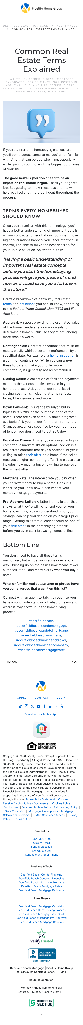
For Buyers (56, 91)
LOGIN (61, 697)
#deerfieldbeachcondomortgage (41, 626)
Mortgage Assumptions (43, 811)
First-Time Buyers (30, 91)
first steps (18, 526)
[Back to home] (41, 8)
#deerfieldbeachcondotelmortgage (41, 630)
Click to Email (41, 842)
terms (7, 304)
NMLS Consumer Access (49, 815)
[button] (5, 8)
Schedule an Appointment (41, 854)
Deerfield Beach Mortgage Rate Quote (42, 914)
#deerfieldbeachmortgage (41, 635)
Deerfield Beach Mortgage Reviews (41, 922)
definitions (27, 304)
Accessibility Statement (40, 799)
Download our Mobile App (41, 714)
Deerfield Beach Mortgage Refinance (41, 890)
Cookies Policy (61, 803)
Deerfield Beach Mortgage (56, 88)
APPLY (22, 697)
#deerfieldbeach (41, 621)
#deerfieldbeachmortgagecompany (41, 645)
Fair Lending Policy (66, 807)
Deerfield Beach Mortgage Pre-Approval (41, 917)
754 (41, 838)
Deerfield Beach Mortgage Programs (41, 882)
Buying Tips (38, 85)
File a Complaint (15, 811)
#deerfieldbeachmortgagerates (41, 650)
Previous (11, 661)
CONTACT (42, 697)
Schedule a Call (41, 850)
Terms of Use (23, 819)
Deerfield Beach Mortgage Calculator (41, 906)
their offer (34, 455)
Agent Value (16, 85)
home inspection (62, 355)
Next (75, 661)
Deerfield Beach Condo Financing (41, 874)
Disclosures (11, 807)
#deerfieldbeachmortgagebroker (41, 640)
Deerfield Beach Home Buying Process (41, 910)
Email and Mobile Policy (36, 807)
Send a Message (41, 846)
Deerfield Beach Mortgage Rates (41, 886)
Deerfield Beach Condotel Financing (41, 878)
